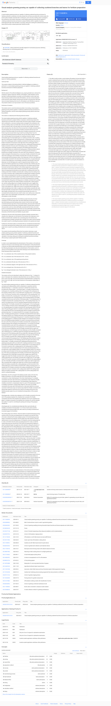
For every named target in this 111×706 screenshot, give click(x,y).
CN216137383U (6, 580)
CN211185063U (6, 586)
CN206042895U (6, 583)
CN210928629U (6, 589)
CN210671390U (6, 540)
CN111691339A (6, 569)
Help (74, 703)
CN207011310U (6, 575)
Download (76, 650)
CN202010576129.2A (7, 604)
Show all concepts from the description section (14, 694)
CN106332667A (6, 528)
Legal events (67, 55)
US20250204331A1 (7, 501)
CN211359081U (6, 542)
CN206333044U (6, 545)
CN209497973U (6, 534)
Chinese (66, 23)
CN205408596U (6, 522)
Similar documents (75, 55)
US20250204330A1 (7, 497)
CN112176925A (6, 537)
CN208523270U (6, 560)
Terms (61, 703)
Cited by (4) (61, 55)
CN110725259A (6, 572)
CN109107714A (6, 531)
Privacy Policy (68, 703)
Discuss (77, 59)
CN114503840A (6, 494)
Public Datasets (54, 703)
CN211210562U (6, 554)
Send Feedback (44, 703)
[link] (26, 48)
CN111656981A (6, 519)
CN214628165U (6, 566)
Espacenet (65, 59)
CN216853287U (6, 557)
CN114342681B (6, 577)
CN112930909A (6, 489)
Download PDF (61, 19)
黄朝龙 (61, 25)
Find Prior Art (71, 19)
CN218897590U (6, 551)
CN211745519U (6, 548)
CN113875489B (6, 563)
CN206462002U (6, 525)
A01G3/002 (7, 47)
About (37, 703)
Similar (79, 19)
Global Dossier (71, 59)
